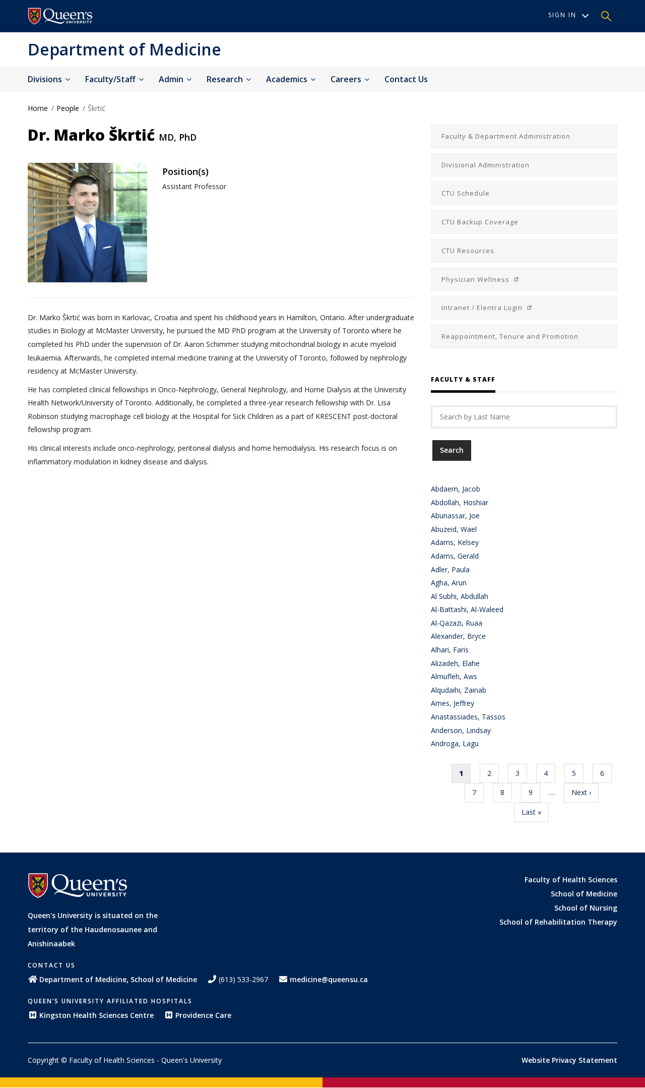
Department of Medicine (124, 49)
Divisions (46, 79)
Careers (347, 79)
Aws (470, 676)
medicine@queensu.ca (329, 979)
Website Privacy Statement (569, 1060)
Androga (445, 743)
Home (38, 108)
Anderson (446, 730)
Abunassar (448, 515)
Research (226, 79)
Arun (459, 582)
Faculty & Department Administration (505, 136)
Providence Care (203, 1015)
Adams (442, 542)
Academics (287, 79)
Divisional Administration (485, 164)
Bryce (476, 636)
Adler (439, 569)
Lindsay (478, 730)
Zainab (475, 690)
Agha (439, 582)
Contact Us (406, 79)
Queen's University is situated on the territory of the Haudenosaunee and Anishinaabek (93, 929)
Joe (474, 515)
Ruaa (474, 623)
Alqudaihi (445, 690)
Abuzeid (444, 529)
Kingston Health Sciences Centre (96, 1015)
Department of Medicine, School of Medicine (118, 979)
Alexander (447, 636)
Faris (461, 649)
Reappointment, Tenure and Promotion (509, 336)
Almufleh (445, 676)
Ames (440, 703)
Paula (461, 569)
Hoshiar (475, 502)
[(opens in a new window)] (60, 16)
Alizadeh (444, 663)
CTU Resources (467, 250)
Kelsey (468, 542)
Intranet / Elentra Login (483, 307)
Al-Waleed (487, 609)
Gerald (468, 556)
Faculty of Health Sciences (571, 879)
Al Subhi (444, 596)
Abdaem (444, 489)
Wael (469, 529)
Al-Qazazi (446, 623)
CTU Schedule (465, 193)
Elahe (471, 663)
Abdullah (474, 596)
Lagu (471, 743)
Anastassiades (454, 716)
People (67, 108)
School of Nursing (585, 908)
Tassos (493, 716)
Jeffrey (464, 703)
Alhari (440, 649)
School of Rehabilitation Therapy (558, 922)
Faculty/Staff (111, 79)
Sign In (562, 15)
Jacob (471, 489)
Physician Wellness (476, 279)
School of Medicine (584, 893)
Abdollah (445, 502)
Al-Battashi (449, 609)
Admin (172, 79)
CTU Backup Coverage (480, 221)
